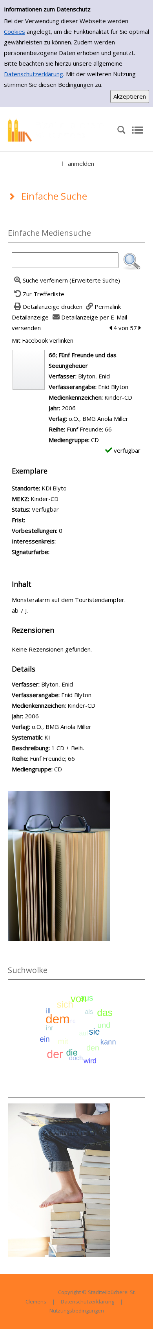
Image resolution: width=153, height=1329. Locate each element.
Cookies (14, 31)
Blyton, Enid (94, 376)
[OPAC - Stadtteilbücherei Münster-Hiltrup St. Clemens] (58, 129)
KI (47, 737)
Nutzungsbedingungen (76, 1310)
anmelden (81, 163)
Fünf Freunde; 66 (89, 429)
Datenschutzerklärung (33, 74)
